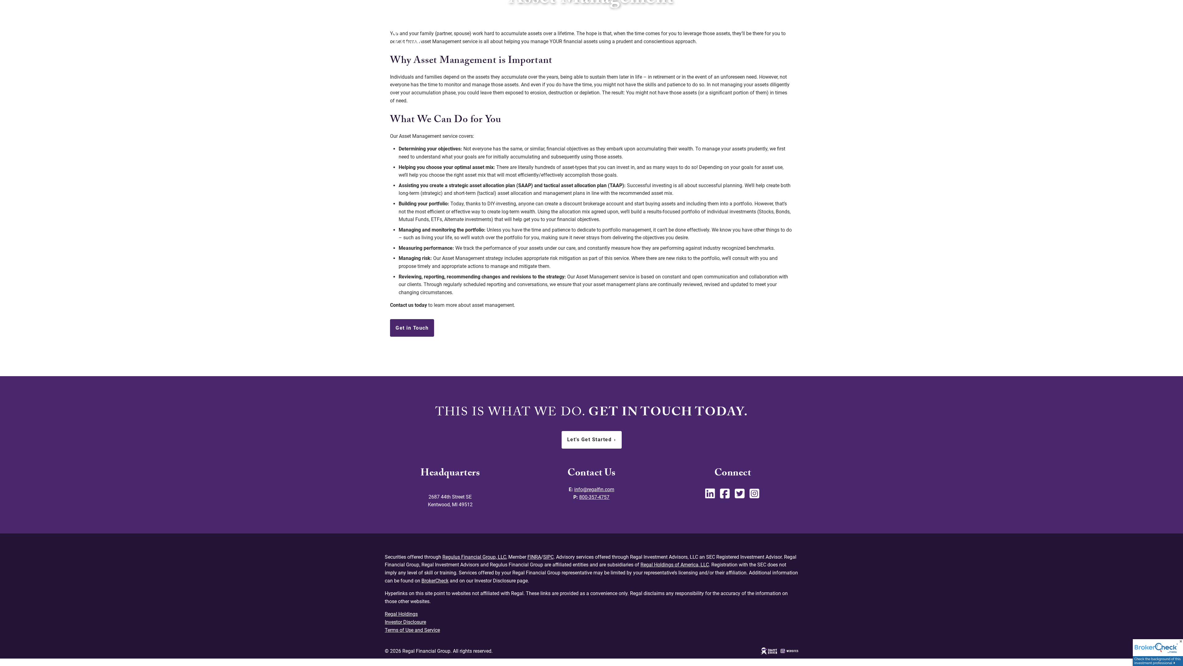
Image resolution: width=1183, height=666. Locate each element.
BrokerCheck (435, 581)
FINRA (534, 557)
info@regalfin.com (594, 489)
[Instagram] (755, 496)
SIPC (548, 557)
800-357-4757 (594, 497)
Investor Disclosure (405, 622)
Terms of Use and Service (412, 630)
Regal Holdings (401, 614)
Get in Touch (412, 328)
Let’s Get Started (591, 439)
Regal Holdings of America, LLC (674, 565)
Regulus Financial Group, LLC (474, 557)
